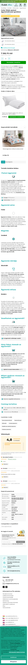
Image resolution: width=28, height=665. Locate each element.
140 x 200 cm (15, 510)
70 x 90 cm (14, 508)
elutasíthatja (13, 649)
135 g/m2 (14, 496)
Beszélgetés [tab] (9, 162)
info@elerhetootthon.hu (12, 583)
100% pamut (14, 507)
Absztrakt (14, 500)
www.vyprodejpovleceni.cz (12, 618)
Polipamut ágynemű (6, 429)
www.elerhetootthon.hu (11, 616)
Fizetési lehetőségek (8, 597)
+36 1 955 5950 (9, 580)
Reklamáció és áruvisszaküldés (10, 599)
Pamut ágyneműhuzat (7, 420)
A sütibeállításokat (14, 646)
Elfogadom (13, 661)
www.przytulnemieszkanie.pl (12, 626)
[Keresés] (16, 4)
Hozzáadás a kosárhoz (13, 62)
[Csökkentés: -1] (2, 58)
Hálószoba (4, 423)
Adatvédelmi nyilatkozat (9, 604)
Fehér (13, 494)
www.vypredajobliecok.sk (11, 620)
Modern (13, 502)
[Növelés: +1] (9, 58)
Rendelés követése (7, 594)
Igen (13, 517)
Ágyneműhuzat (17, 420)
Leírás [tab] (3, 162)
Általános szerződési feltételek (10, 602)
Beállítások (13, 657)
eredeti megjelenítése (15, 470)
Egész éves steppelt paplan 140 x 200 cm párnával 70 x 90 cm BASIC (12, 113)
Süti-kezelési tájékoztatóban (17, 652)
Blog (4, 606)
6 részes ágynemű (13, 423)
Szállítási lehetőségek (9, 47)
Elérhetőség (6, 600)
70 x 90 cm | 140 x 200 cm (17, 498)
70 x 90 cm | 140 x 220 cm (17, 499)
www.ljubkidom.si (9, 622)
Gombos (13, 512)
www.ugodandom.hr (10, 624)
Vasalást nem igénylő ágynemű (9, 426)
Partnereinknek (6, 607)
